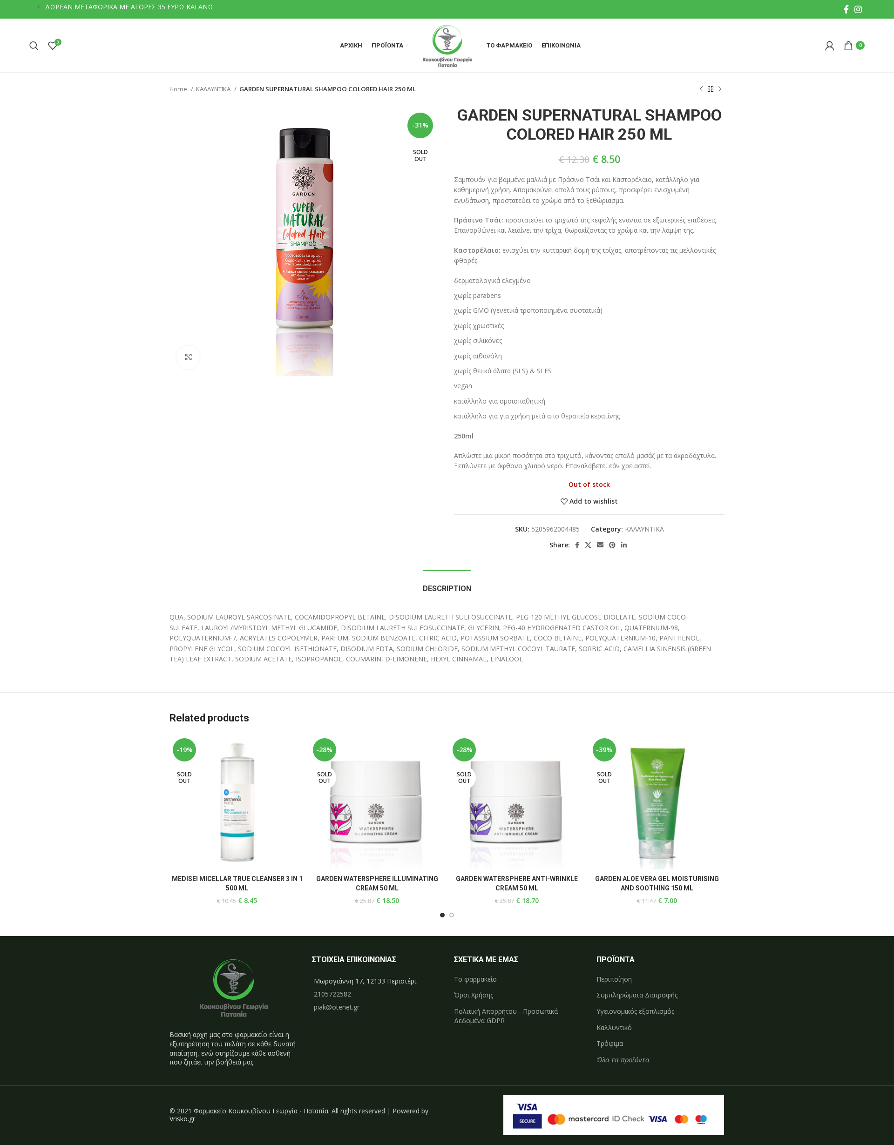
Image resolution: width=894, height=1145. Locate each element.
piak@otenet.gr (336, 1007)
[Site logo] (447, 44)
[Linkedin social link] (624, 545)
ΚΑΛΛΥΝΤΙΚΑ (214, 89)
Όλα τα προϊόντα (622, 1059)
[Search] (34, 45)
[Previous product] (701, 89)
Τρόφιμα (609, 1043)
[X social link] (588, 545)
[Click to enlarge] (188, 357)
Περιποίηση (614, 979)
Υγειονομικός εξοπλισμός (635, 1011)
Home (179, 89)
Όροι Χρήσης (473, 994)
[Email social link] (600, 545)
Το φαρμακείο (475, 979)
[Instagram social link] (858, 9)
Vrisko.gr (182, 1118)
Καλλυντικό (614, 1027)
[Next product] (720, 89)
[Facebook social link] (846, 9)
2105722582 (332, 994)
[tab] (447, 584)
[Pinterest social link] (612, 545)
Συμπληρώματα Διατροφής (636, 994)
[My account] (829, 45)
